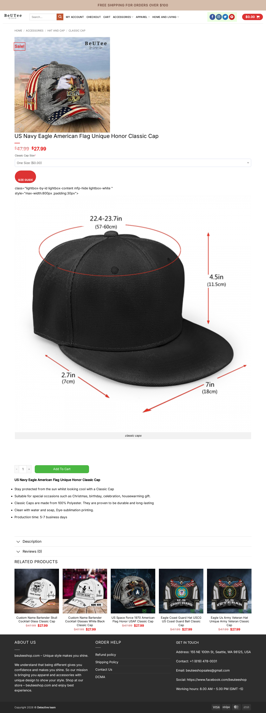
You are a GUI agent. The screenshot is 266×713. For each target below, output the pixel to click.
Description (32, 541)
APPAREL (141, 16)
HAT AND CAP (56, 30)
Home (18, 30)
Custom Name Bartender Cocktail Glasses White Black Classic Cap (85, 621)
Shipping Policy (106, 662)
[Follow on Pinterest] (232, 17)
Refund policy (105, 655)
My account (75, 16)
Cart (106, 16)
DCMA (100, 677)
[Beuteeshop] (13, 16)
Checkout (93, 16)
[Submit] (60, 17)
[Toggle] (18, 542)
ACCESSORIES (122, 16)
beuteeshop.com (27, 655)
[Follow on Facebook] (213, 17)
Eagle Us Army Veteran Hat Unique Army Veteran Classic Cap (229, 621)
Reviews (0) (32, 551)
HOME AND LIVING (164, 16)
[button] (252, 17)
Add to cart (62, 469)
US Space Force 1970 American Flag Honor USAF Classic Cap (133, 619)
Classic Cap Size (25, 155)
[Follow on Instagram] (219, 17)
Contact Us (103, 669)
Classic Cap (77, 30)
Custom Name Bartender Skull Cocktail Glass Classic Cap (36, 619)
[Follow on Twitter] (225, 17)
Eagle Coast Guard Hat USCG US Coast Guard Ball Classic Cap (181, 621)
